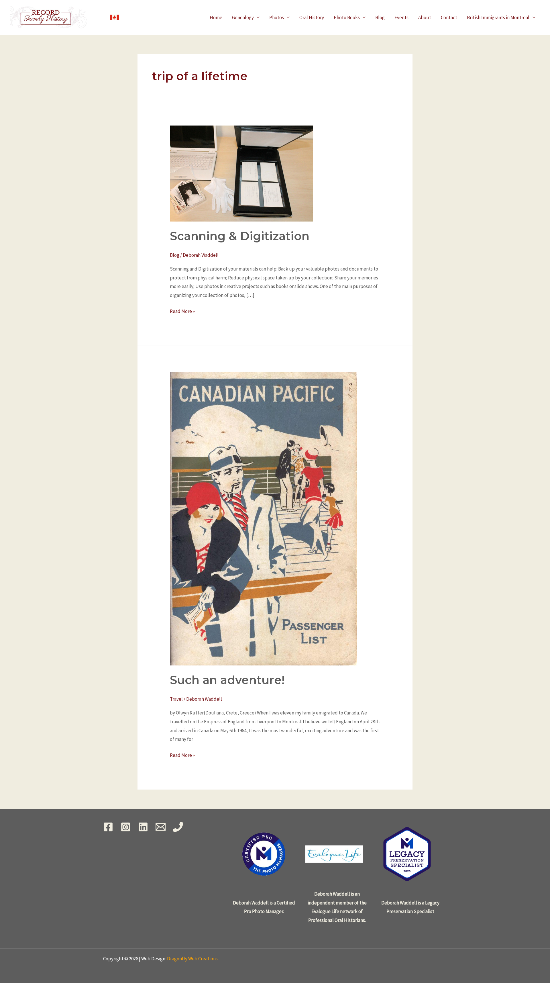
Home (216, 17)
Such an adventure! (227, 680)
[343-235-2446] (178, 827)
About (424, 17)
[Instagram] (126, 827)
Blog (380, 17)
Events (401, 17)
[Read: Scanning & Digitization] (241, 173)
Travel (176, 699)
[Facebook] (108, 827)
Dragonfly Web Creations (192, 958)
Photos (276, 17)
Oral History (311, 17)
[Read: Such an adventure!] (263, 518)
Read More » (182, 310)
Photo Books (347, 17)
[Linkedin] (143, 827)
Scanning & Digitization (239, 236)
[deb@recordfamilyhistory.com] (161, 827)
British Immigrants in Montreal (498, 17)
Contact (449, 17)
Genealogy (243, 17)
